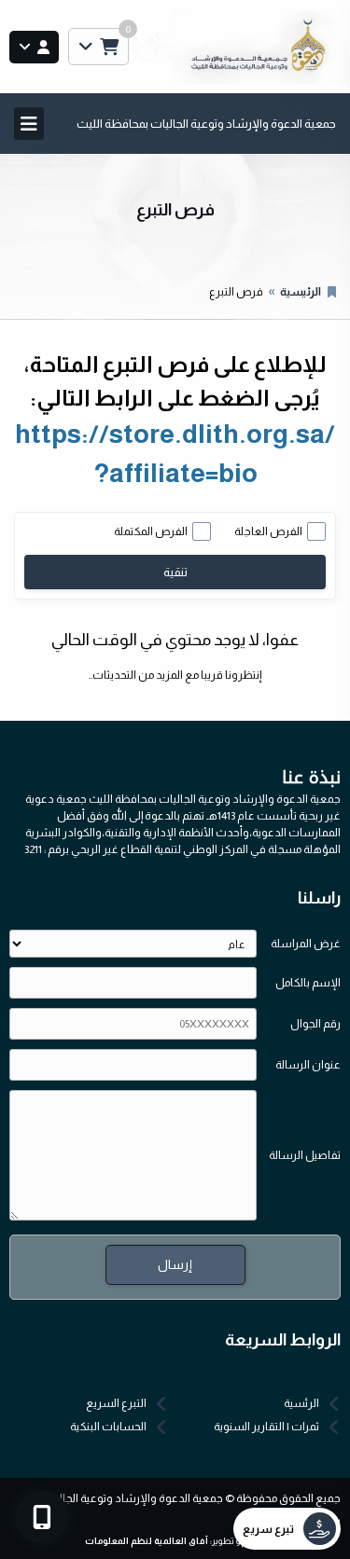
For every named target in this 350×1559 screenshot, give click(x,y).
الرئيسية (300, 291)
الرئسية (301, 1403)
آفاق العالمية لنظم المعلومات (146, 1541)
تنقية (175, 572)
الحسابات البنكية (108, 1426)
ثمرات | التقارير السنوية (266, 1426)
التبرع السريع (116, 1403)
